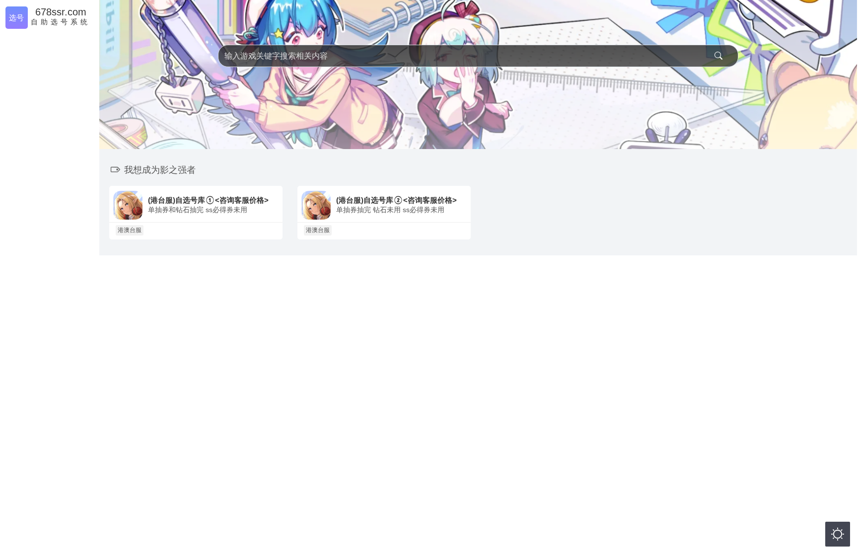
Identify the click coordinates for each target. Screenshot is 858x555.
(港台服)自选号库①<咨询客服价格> (208, 200)
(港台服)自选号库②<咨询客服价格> (396, 200)
